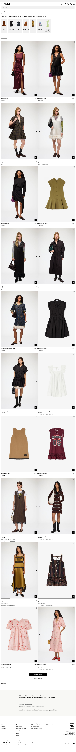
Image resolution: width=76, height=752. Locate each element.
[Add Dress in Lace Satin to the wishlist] (74, 42)
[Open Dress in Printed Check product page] (56, 570)
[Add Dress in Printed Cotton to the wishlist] (36, 105)
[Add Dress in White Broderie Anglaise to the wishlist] (74, 354)
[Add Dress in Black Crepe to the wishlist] (36, 167)
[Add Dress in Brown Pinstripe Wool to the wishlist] (36, 479)
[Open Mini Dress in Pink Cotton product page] (19, 635)
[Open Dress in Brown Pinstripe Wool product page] (19, 506)
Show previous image (2, 69)
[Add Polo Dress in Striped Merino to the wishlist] (74, 479)
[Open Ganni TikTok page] (68, 744)
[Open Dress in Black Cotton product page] (56, 256)
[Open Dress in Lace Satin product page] (56, 69)
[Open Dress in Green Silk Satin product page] (19, 570)
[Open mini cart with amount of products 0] (71, 4)
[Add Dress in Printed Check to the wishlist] (74, 544)
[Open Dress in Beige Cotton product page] (19, 444)
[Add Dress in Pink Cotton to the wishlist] (74, 608)
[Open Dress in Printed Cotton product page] (19, 131)
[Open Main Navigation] (74, 4)
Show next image (36, 69)
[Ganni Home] (5, 4)
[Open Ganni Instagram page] (65, 744)
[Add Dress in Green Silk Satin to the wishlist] (36, 544)
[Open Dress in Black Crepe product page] (19, 194)
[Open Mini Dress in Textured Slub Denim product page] (19, 319)
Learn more (50, 414)
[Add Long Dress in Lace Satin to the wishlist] (36, 230)
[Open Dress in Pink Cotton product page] (56, 635)
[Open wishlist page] (65, 4)
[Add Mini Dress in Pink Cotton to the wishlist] (36, 608)
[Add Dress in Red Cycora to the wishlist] (74, 417)
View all (41, 37)
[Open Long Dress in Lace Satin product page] (19, 256)
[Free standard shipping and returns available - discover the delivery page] (38, 1)
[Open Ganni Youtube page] (74, 744)
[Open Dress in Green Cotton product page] (56, 194)
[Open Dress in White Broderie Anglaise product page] (56, 381)
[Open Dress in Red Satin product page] (19, 69)
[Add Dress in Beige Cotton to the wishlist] (36, 417)
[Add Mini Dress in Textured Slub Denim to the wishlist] (36, 292)
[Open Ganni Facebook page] (71, 744)
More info (45, 16)
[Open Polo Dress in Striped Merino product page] (56, 506)
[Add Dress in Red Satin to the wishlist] (36, 42)
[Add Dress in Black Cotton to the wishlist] (74, 230)
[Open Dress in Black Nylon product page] (19, 381)
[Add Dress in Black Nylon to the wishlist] (36, 354)
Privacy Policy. (54, 710)
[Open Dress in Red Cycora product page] (56, 444)
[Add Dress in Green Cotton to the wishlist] (74, 167)
